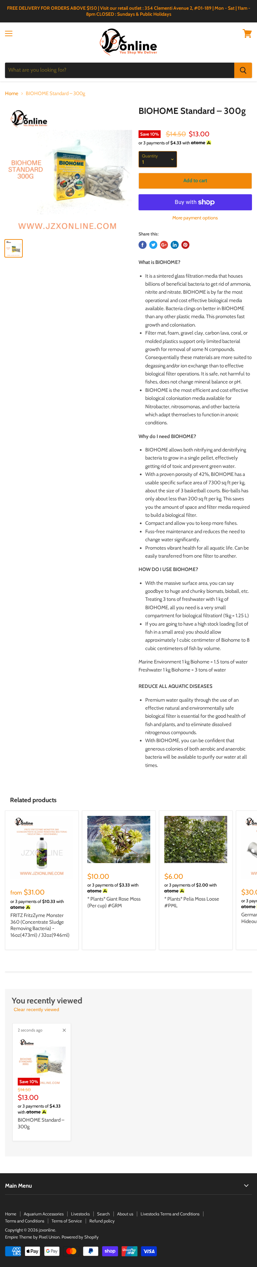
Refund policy (102, 1220)
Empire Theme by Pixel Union (32, 1237)
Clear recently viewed (36, 1009)
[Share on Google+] (164, 245)
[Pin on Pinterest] (185, 245)
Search (103, 1213)
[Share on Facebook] (143, 245)
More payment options (195, 217)
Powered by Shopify (80, 1237)
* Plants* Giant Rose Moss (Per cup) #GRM (114, 902)
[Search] (243, 70)
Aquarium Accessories (44, 1213)
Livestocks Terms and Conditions (170, 1213)
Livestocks (80, 1213)
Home (11, 93)
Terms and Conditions (24, 1220)
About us (125, 1213)
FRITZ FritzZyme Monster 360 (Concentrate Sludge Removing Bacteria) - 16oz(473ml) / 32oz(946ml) (40, 925)
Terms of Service (67, 1220)
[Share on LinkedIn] (175, 245)
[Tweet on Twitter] (153, 245)
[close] (64, 1030)
